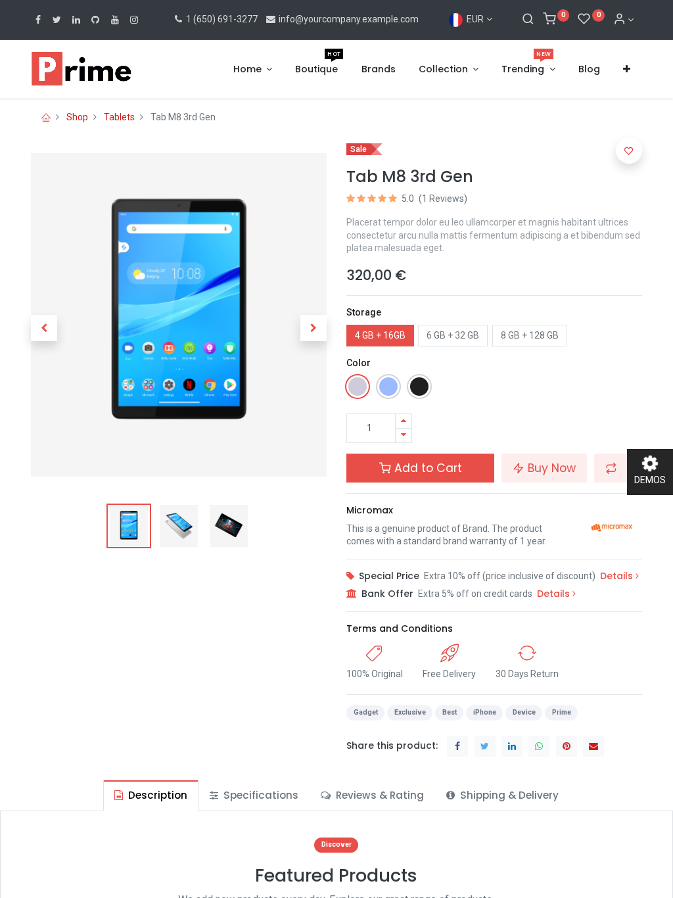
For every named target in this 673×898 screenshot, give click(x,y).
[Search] (528, 19)
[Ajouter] (403, 421)
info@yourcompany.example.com (349, 19)
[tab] (150, 795)
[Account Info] (623, 19)
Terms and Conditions (399, 628)
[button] (627, 70)
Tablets (119, 117)
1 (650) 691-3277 (221, 19)
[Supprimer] (403, 435)
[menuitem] (316, 70)
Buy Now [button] (550, 468)
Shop (77, 117)
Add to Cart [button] (426, 468)
